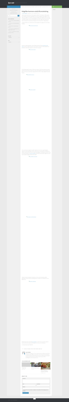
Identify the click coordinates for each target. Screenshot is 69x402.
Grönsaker (44, 6)
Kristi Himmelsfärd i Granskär (35, 367)
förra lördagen (34, 341)
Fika (38, 6)
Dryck (30, 6)
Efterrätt (33, 6)
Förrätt (40, 6)
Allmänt (23, 6)
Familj (36, 6)
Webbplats (24, 386)
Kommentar (24, 378)
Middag (47, 6)
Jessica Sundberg (24, 13)
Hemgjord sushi (24, 367)
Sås (49, 6)
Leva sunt (11, 3)
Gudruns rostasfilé (32, 153)
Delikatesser (27, 6)
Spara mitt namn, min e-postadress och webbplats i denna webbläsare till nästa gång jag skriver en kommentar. (35, 390)
